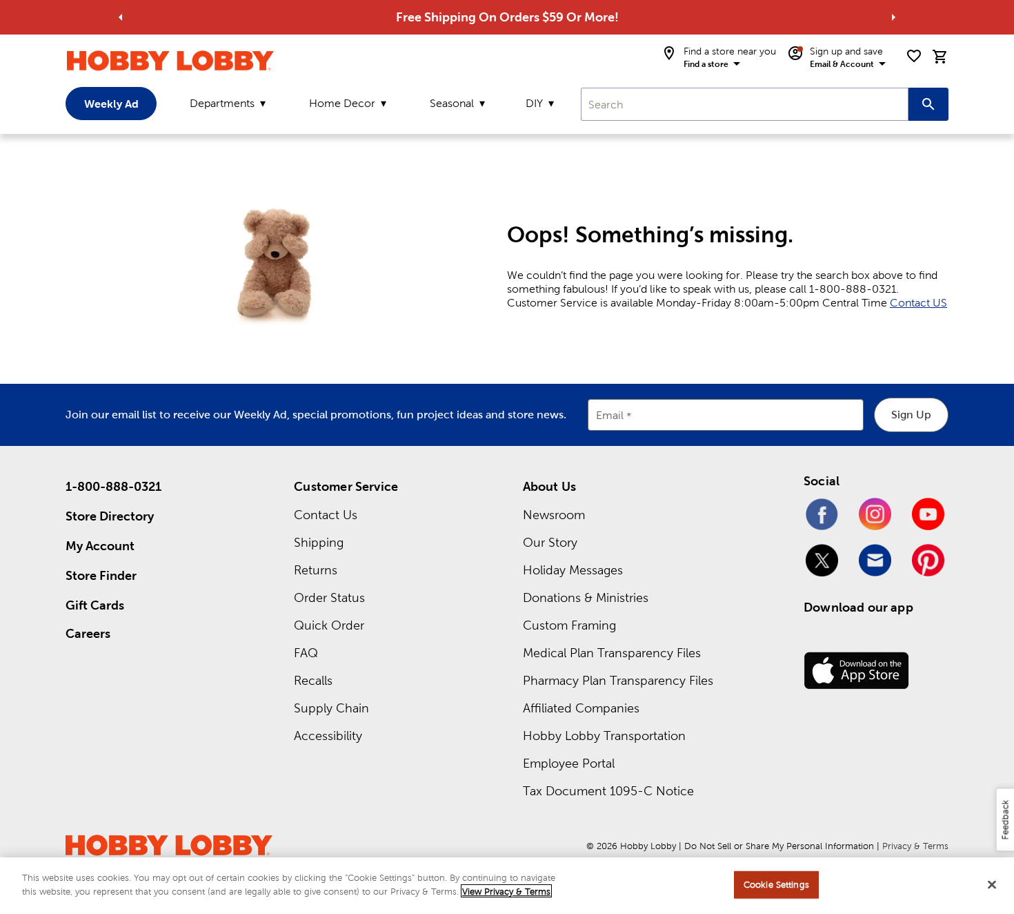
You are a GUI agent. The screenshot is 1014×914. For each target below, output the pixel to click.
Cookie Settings (776, 884)
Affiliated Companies (581, 708)
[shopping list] (914, 56)
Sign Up (911, 414)
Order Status (329, 597)
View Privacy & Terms (506, 891)
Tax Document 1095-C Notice (608, 791)
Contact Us (325, 514)
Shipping (319, 542)
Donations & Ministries (585, 597)
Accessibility (328, 735)
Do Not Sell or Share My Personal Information (779, 846)
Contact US (918, 303)
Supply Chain (331, 708)
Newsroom (554, 514)
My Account (100, 545)
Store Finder (101, 575)
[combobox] (744, 104)
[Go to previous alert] (121, 17)
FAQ (306, 652)
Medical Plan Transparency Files (612, 652)
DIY (534, 103)
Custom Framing (569, 625)
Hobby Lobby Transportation (604, 735)
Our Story (550, 542)
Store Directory (110, 516)
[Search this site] (928, 104)
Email (610, 415)
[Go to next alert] (893, 17)
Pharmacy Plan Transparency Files (618, 680)
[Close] (992, 884)
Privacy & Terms (915, 846)
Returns (315, 570)
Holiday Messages (573, 570)
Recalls (313, 680)
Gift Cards (95, 605)
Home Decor (342, 103)
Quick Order (329, 625)
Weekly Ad (111, 103)
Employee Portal (569, 763)
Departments (222, 103)
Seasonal (452, 103)
